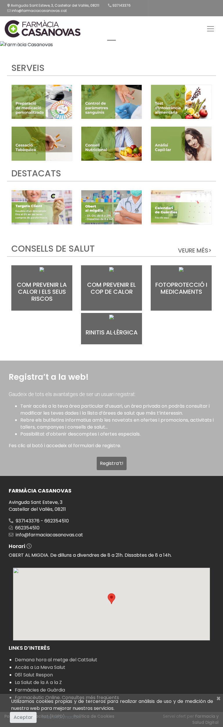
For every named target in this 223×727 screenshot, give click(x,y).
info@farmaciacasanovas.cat (39, 10)
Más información (61, 717)
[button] (16, 44)
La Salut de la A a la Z (38, 682)
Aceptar (23, 717)
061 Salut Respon (34, 675)
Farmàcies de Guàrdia (40, 690)
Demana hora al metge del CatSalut (56, 659)
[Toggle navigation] (210, 28)
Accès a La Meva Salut (40, 667)
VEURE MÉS (195, 250)
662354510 (27, 527)
